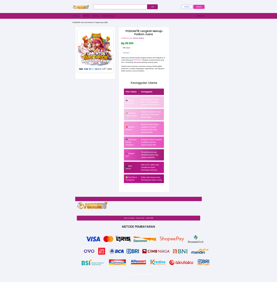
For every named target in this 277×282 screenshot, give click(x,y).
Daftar (187, 7)
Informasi (200, 16)
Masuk (199, 7)
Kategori (76, 16)
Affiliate (86, 16)
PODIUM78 (138, 60)
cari (152, 7)
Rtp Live (96, 16)
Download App (108, 16)
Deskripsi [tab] (126, 53)
